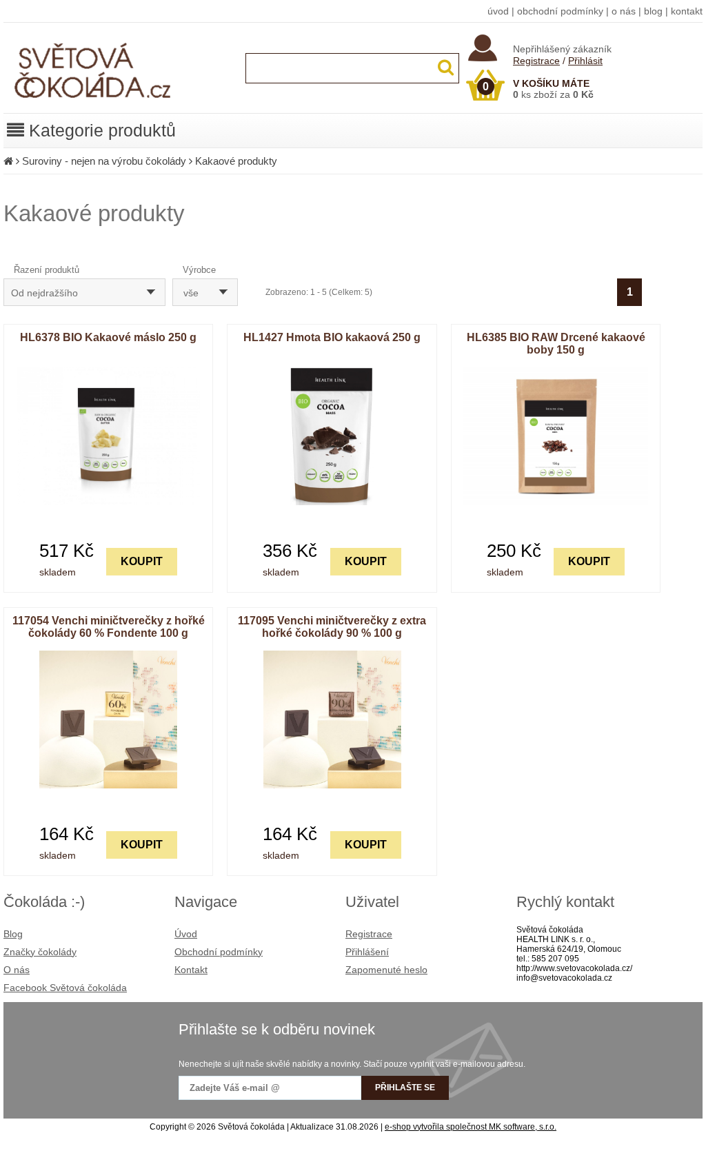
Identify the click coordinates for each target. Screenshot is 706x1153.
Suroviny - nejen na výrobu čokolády (104, 161)
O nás (16, 969)
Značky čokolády (40, 951)
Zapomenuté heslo (386, 969)
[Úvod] (8, 161)
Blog (13, 933)
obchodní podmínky (560, 11)
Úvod (185, 933)
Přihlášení (367, 951)
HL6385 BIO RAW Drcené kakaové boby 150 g (556, 343)
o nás (624, 11)
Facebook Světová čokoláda (65, 987)
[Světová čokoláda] (121, 110)
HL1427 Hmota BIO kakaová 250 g (332, 337)
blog (653, 11)
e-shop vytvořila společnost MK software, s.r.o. (470, 1127)
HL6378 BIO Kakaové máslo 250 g (108, 337)
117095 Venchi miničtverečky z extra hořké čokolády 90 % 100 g (332, 627)
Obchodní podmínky (218, 951)
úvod (498, 11)
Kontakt (191, 969)
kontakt (687, 11)
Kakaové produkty (236, 161)
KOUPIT (142, 561)
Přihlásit (585, 60)
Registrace (536, 60)
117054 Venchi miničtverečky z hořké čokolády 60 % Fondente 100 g (108, 627)
